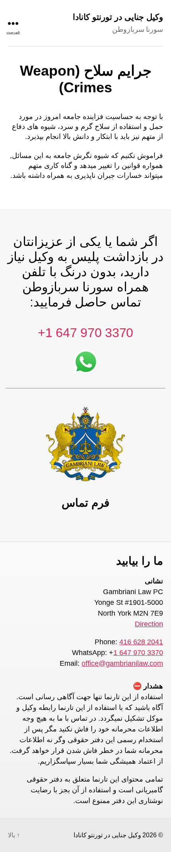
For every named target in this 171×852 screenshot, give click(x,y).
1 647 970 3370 (138, 653)
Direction (149, 624)
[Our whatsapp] (85, 358)
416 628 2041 (141, 642)
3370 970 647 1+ (85, 333)
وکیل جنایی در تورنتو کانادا (118, 17)
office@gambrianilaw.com (122, 663)
